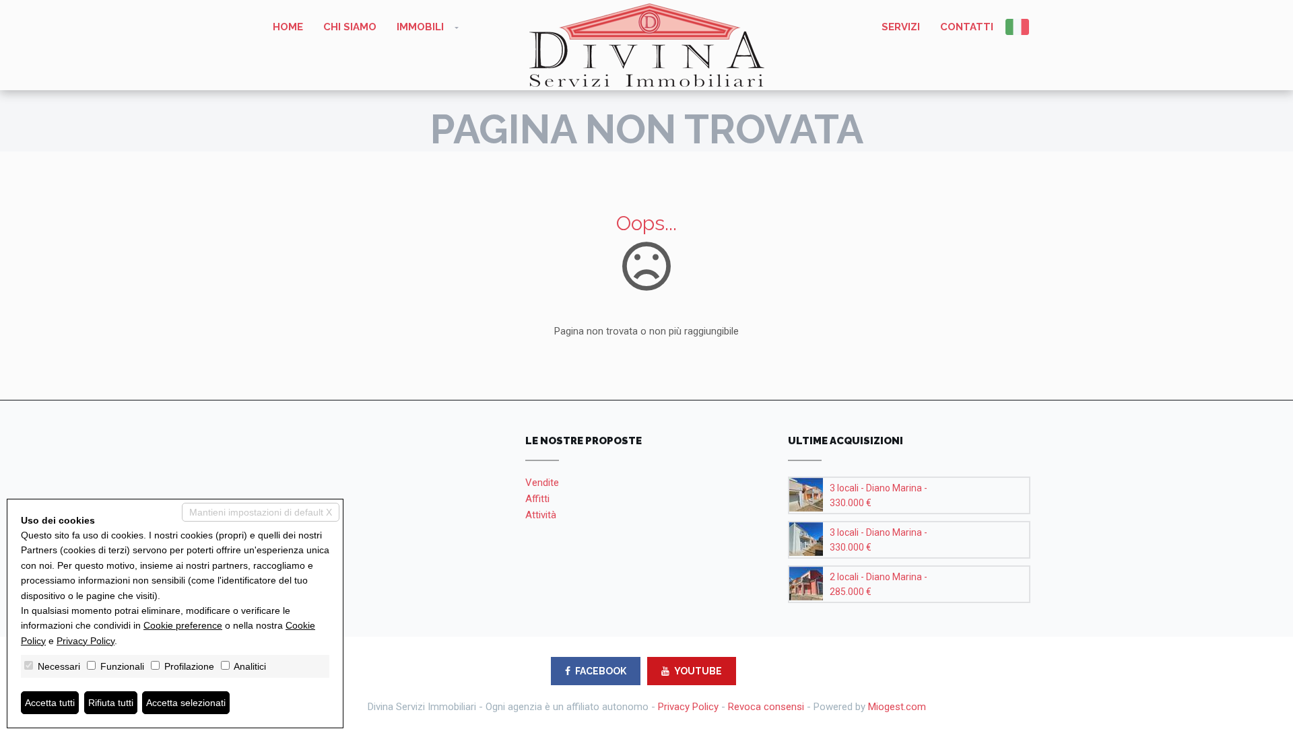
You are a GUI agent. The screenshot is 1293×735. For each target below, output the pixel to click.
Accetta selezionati (186, 702)
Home (288, 27)
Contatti (966, 27)
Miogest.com (897, 707)
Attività (540, 515)
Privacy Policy (688, 707)
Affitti (537, 499)
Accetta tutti (50, 702)
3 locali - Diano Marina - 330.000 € (878, 495)
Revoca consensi (766, 707)
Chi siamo (349, 27)
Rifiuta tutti (110, 702)
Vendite (542, 483)
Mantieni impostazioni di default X (260, 512)
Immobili (420, 27)
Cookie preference (182, 625)
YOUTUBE (698, 671)
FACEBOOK (600, 671)
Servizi (901, 27)
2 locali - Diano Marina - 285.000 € (878, 584)
